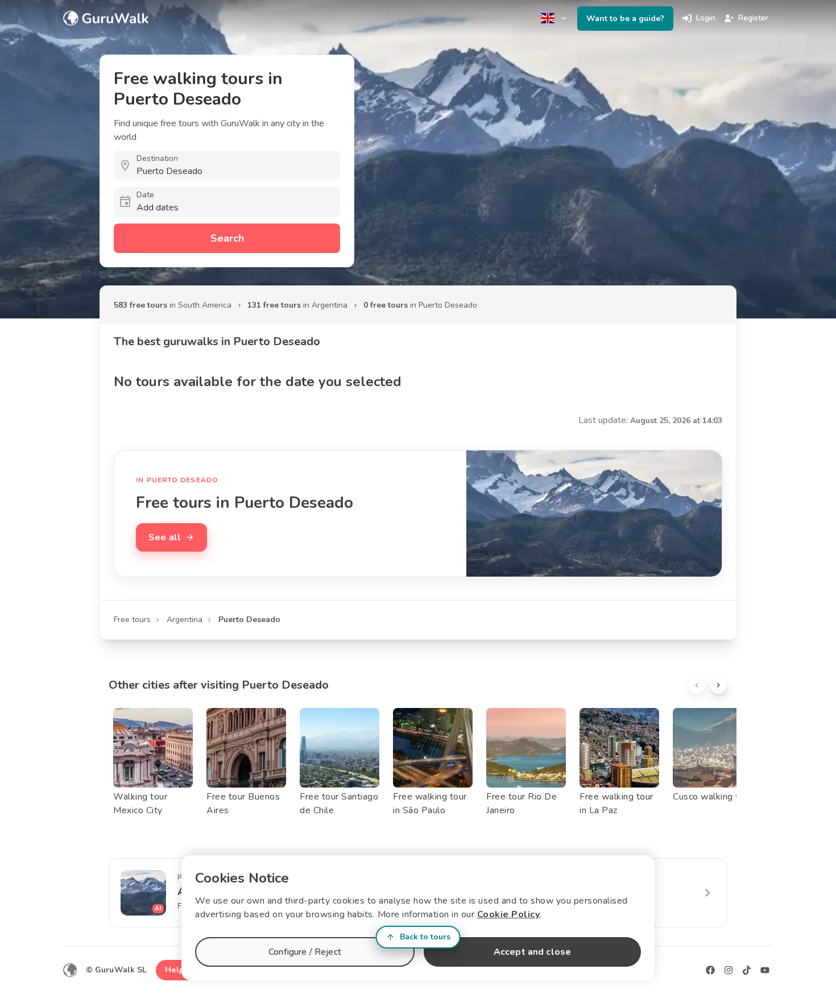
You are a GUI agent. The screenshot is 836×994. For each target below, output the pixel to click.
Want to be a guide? (625, 18)
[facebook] (710, 970)
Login (705, 18)
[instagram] (728, 970)
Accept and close (532, 952)
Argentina (184, 619)
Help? (176, 969)
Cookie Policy (508, 914)
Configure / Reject (304, 952)
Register (753, 18)
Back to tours (425, 936)
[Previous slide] (697, 685)
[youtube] (765, 970)
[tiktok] (747, 970)
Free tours (132, 619)
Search (227, 238)
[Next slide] (718, 685)
